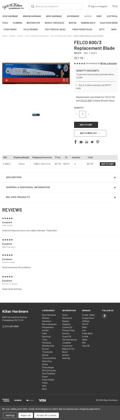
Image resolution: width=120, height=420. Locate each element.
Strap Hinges (10, 29)
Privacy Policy (68, 330)
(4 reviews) (92, 63)
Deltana (85, 321)
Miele (84, 339)
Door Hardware (10, 16)
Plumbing (17, 23)
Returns (66, 333)
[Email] (81, 142)
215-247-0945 (11, 326)
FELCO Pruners (31, 29)
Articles (65, 355)
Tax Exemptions (69, 339)
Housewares (73, 16)
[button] (107, 63)
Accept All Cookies (46, 415)
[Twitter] (92, 142)
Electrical (112, 16)
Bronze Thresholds (54, 23)
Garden (87, 16)
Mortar (72, 23)
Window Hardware (32, 16)
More (113, 29)
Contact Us (67, 327)
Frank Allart (87, 333)
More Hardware (54, 16)
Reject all (26, 415)
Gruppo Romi (88, 318)
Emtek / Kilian (88, 315)
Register (103, 6)
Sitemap (66, 358)
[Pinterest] (97, 142)
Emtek (85, 336)
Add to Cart (107, 164)
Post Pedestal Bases (55, 29)
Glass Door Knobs (109, 23)
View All (86, 346)
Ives (84, 330)
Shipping (66, 324)
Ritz (84, 343)
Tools (5, 23)
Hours (65, 315)
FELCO (85, 324)
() (116, 6)
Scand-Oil (66, 336)
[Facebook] (75, 142)
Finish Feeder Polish (82, 29)
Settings (10, 415)
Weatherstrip (33, 23)
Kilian (84, 327)
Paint (99, 16)
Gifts (101, 29)
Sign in (94, 6)
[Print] (86, 142)
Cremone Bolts (88, 23)
